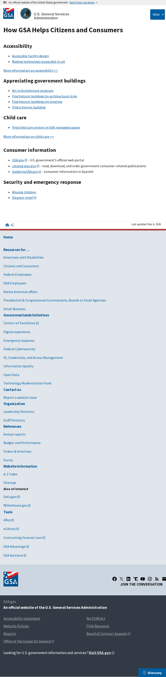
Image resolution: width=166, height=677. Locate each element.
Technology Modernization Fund (27, 383)
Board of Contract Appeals (106, 633)
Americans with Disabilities (23, 257)
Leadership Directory (18, 411)
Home (8, 237)
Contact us (12, 389)
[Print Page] (7, 225)
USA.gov (18, 160)
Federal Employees (17, 274)
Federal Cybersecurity (19, 349)
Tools (7, 512)
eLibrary (9, 528)
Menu (156, 14)
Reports (9, 633)
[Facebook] (114, 579)
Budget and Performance (22, 443)
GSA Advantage (14, 546)
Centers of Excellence (19, 323)
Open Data (11, 375)
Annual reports (14, 434)
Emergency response (18, 340)
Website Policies (16, 626)
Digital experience (16, 332)
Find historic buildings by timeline (37, 101)
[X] (121, 579)
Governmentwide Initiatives (26, 315)
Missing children (24, 192)
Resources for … (16, 249)
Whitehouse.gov (15, 505)
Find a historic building (29, 107)
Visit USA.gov (100, 652)
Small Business (14, 309)
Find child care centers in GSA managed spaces (46, 127)
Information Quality (18, 366)
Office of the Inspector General (27, 641)
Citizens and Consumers (21, 266)
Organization (14, 403)
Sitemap (9, 482)
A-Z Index (10, 474)
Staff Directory (14, 420)
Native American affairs (20, 292)
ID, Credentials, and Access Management (33, 357)
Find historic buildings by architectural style (44, 96)
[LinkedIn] (128, 579)
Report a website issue (20, 397)
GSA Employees (14, 283)
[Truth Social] (135, 579)
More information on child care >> (28, 136)
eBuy (7, 520)
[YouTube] (142, 579)
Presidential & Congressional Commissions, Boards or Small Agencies (54, 300)
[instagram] (150, 579)
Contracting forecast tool (22, 537)
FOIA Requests (97, 626)
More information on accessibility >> (30, 70)
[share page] (12, 226)
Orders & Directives (17, 451)
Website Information (20, 466)
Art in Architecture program (32, 90)
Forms (8, 460)
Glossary (155, 673)
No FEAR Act (95, 618)
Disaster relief (22, 197)
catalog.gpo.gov (24, 166)
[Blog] (157, 579)
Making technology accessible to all (38, 61)
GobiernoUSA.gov (25, 171)
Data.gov (10, 496)
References (12, 426)
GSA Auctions (13, 555)
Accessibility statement (21, 618)
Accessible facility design (30, 56)
